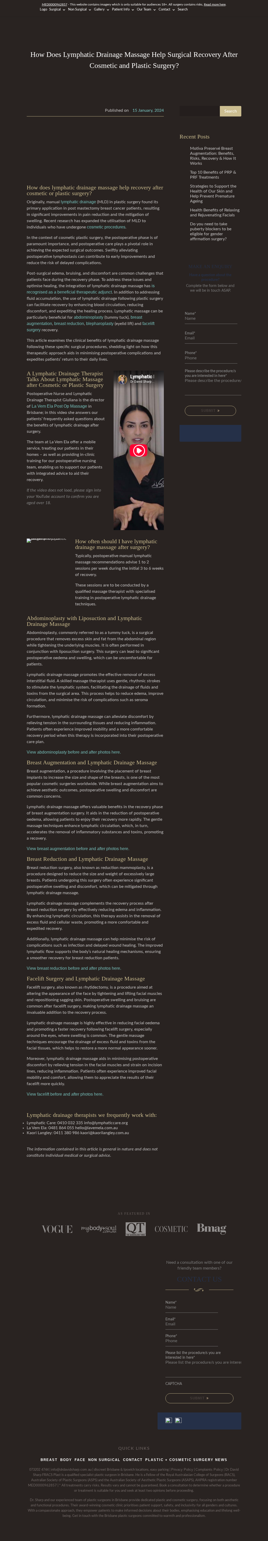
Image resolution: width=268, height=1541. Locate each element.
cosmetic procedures (106, 227)
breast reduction (69, 323)
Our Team (144, 9)
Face (80, 1460)
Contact (164, 9)
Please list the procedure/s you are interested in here (193, 1355)
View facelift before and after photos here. (65, 1094)
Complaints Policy (209, 1469)
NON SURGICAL (104, 1460)
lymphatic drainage (78, 202)
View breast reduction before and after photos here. (74, 968)
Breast (49, 1460)
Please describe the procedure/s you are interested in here (210, 373)
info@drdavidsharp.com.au (71, 1469)
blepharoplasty (100, 323)
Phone (191, 353)
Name (190, 314)
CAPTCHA (173, 1384)
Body (66, 1460)
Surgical (55, 9)
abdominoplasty (88, 317)
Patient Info (121, 9)
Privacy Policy (182, 1469)
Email (190, 333)
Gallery (99, 9)
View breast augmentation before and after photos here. (78, 848)
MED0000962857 (54, 4)
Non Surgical (77, 9)
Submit (209, 411)
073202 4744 (39, 1469)
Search (183, 9)
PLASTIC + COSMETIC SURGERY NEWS (186, 1460)
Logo (43, 9)
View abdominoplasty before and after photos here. (74, 752)
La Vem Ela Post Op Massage (59, 406)
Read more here (215, 4)
